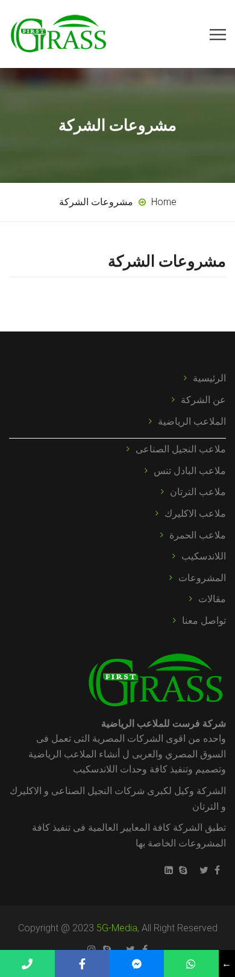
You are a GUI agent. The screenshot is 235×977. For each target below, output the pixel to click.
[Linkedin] (165, 870)
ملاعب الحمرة (197, 535)
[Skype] (183, 870)
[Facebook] (220, 870)
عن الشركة (203, 399)
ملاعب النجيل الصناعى (181, 449)
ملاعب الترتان (198, 492)
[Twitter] (204, 870)
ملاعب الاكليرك (195, 513)
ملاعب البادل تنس (190, 470)
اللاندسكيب (203, 556)
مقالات (212, 599)
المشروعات (202, 578)
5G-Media (116, 928)
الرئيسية (209, 378)
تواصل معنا (204, 620)
